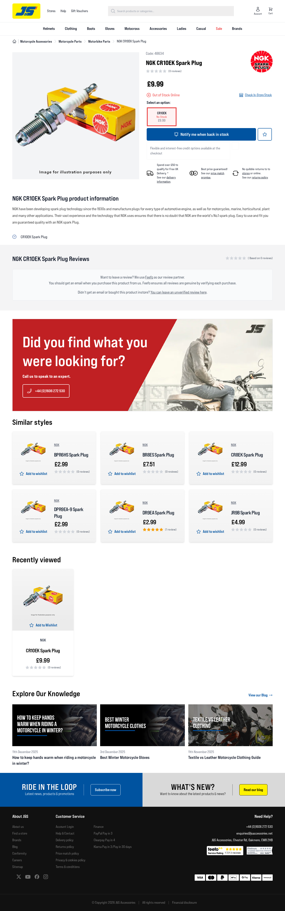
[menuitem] (48, 28)
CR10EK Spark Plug (43, 650)
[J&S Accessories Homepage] (26, 11)
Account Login (65, 827)
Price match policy (67, 853)
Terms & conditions (68, 867)
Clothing (71, 28)
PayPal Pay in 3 (103, 833)
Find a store (19, 833)
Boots (91, 28)
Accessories (158, 28)
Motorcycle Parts (70, 41)
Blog (15, 847)
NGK (56, 445)
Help (63, 11)
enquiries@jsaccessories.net (254, 833)
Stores (51, 11)
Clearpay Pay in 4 (104, 840)
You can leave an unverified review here (178, 292)
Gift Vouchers (79, 11)
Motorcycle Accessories (36, 41)
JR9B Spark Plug (245, 513)
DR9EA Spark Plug (158, 513)
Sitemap (17, 867)
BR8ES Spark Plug (158, 455)
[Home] (14, 41)
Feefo (149, 277)
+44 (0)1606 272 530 (50, 391)
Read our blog (253, 790)
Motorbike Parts (99, 41)
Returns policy (65, 847)
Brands (237, 28)
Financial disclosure (184, 902)
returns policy (260, 177)
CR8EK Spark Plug (247, 455)
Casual (201, 28)
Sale (219, 28)
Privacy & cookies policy (70, 860)
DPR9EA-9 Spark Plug (68, 512)
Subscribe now (105, 790)
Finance (98, 827)
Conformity (19, 853)
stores (246, 173)
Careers (17, 860)
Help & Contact (65, 833)
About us (18, 827)
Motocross (132, 28)
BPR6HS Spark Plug (71, 455)
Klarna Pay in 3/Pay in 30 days (113, 847)
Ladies (181, 28)
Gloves (110, 28)
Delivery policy (64, 840)
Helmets (49, 28)
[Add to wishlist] (265, 134)
